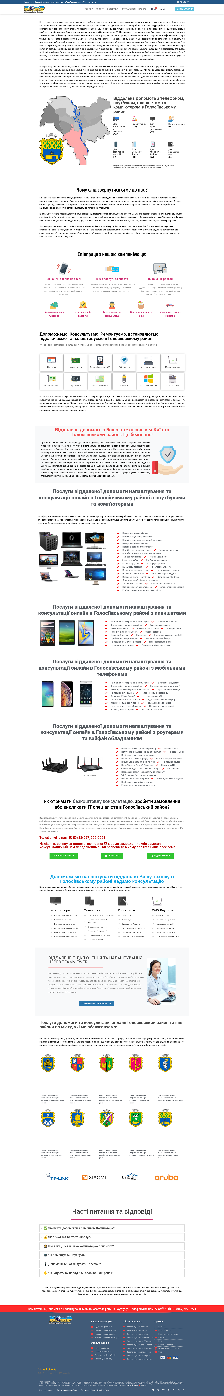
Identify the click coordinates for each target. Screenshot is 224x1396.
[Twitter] (181, 2)
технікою (92, 922)
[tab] (112, 1228)
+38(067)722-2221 (90, 838)
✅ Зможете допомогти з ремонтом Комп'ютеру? (79, 1228)
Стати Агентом (129, 9)
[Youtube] (184, 2)
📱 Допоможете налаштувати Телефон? (72, 1264)
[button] (161, 9)
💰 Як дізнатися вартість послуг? (67, 1237)
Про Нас (142, 9)
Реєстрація (112, 9)
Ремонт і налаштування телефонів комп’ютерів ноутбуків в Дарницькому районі (141, 1152)
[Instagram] (188, 2)
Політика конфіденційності (67, 1390)
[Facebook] (178, 2)
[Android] (173, 1390)
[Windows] (179, 1390)
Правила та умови (46, 1390)
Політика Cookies (88, 1390)
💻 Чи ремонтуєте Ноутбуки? (64, 1255)
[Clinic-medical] (184, 1390)
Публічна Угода (103, 1390)
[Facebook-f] (153, 1390)
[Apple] (168, 1390)
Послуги (100, 9)
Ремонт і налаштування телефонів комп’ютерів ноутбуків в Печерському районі (170, 1097)
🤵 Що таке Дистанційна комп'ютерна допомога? (79, 1246)
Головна (89, 9)
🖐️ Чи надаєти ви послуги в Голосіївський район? (79, 1273)
